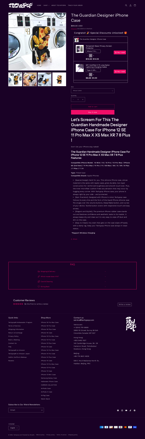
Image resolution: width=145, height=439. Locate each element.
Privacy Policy (13, 336)
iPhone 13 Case (46, 371)
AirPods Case (46, 388)
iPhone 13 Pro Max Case (49, 364)
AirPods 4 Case (46, 392)
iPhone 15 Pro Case (48, 339)
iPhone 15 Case (46, 346)
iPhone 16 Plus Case (48, 329)
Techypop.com (18, 434)
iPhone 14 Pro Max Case (49, 350)
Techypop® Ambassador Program (20, 322)
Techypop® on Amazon (16, 350)
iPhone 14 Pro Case (48, 353)
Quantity (74, 95)
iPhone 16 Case (46, 333)
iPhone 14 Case (46, 360)
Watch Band (45, 399)
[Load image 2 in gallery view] (30, 79)
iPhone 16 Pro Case (48, 326)
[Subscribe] (41, 410)
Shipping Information (16, 329)
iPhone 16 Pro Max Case (49, 322)
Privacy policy (50, 434)
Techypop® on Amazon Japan (19, 353)
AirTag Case (45, 395)
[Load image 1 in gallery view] (15, 79)
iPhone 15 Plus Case (48, 343)
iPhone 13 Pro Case (48, 367)
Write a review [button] (125, 304)
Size (72, 87)
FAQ (9, 346)
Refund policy (40, 434)
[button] (46, 5)
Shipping (74, 28)
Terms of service (61, 434)
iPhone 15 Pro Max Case (49, 336)
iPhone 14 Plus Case (48, 357)
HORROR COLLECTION (49, 385)
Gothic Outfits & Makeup (17, 357)
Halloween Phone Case (49, 381)
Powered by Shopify (28, 434)
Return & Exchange (15, 333)
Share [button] (75, 239)
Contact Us (12, 343)
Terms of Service (14, 326)
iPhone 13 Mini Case (48, 374)
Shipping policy (73, 434)
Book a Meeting (14, 339)
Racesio (11, 360)
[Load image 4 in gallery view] (59, 79)
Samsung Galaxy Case (49, 378)
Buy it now (92, 112)
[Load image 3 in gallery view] (44, 79)
